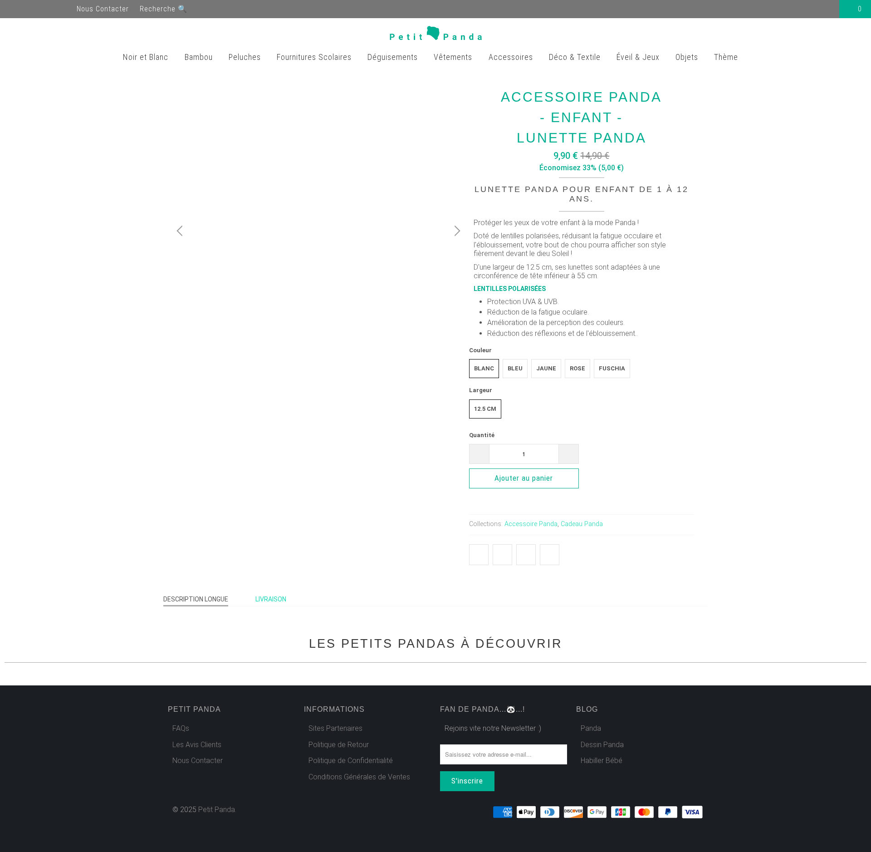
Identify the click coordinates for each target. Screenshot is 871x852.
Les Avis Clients (196, 744)
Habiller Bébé (601, 760)
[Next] (456, 231)
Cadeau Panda (582, 524)
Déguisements (393, 57)
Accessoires (512, 57)
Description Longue (195, 599)
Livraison (270, 599)
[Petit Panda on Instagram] (65, 9)
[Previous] (181, 231)
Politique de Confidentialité (350, 760)
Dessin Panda (602, 744)
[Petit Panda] (435, 35)
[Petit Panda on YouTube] (33, 9)
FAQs (180, 728)
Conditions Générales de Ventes (359, 777)
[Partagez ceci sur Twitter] (479, 554)
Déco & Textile (576, 57)
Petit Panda (216, 809)
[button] (636, 480)
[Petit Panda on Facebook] (16, 9)
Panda (591, 728)
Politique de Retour (338, 744)
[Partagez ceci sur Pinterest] (526, 554)
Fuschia (612, 368)
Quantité (481, 435)
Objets (687, 57)
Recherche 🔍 (163, 9)
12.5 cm (485, 408)
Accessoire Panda (531, 524)
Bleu (515, 368)
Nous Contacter (103, 9)
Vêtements (454, 57)
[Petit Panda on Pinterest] (49, 9)
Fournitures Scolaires (315, 57)
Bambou (200, 57)
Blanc (484, 368)
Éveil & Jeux (639, 57)
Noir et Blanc (147, 57)
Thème (727, 57)
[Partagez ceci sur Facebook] (502, 554)
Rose (577, 368)
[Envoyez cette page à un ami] (549, 554)
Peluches (246, 57)
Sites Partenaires (335, 728)
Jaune (546, 368)
